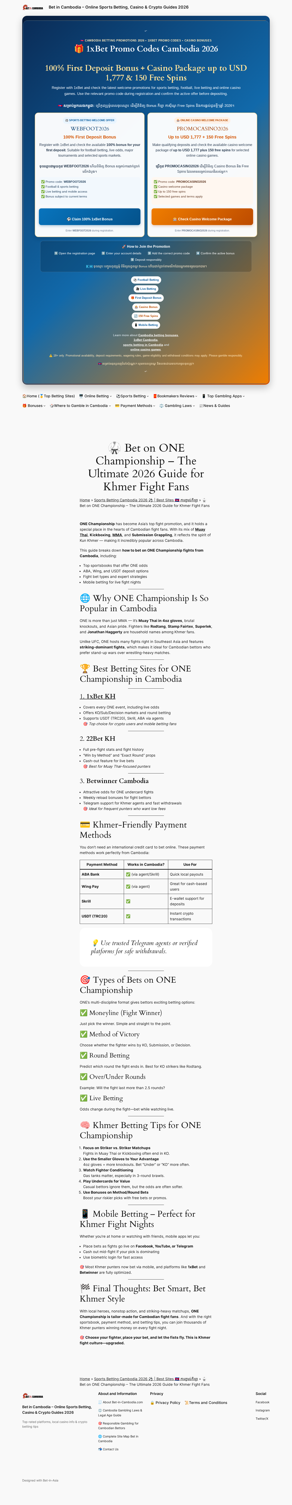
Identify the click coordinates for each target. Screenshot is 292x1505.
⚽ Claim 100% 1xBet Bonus (90, 219)
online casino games (145, 349)
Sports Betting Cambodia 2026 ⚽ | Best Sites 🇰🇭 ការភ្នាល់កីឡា (146, 500)
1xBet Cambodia (146, 340)
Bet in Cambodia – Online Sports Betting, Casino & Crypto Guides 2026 (119, 7)
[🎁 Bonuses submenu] (44, 406)
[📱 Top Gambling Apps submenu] (244, 396)
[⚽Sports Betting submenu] (148, 396)
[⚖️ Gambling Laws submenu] (194, 406)
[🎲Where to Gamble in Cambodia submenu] (110, 406)
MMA (117, 535)
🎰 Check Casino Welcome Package (202, 219)
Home (85, 500)
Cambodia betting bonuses (158, 335)
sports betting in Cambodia (143, 344)
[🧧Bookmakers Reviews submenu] (196, 396)
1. (97, 696)
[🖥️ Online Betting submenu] (111, 396)
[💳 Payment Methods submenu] (154, 406)
